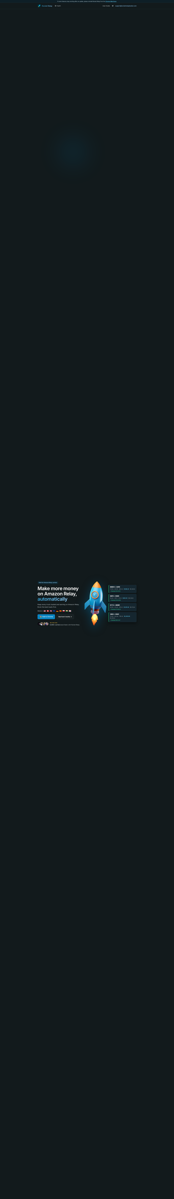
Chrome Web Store (110, 1)
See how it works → (65, 617)
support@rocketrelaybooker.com (125, 6)
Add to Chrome (47, 617)
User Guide (106, 6)
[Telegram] (112, 6)
